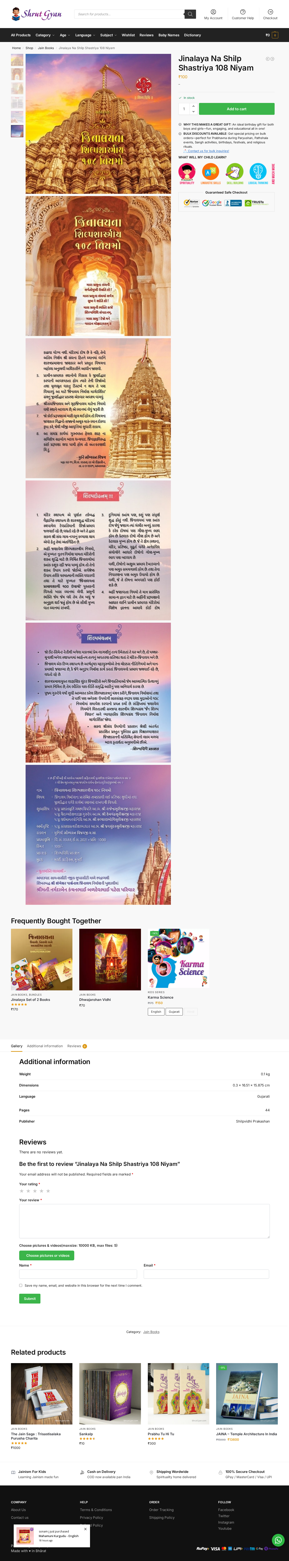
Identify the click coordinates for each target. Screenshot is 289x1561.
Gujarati (174, 1011)
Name (25, 1265)
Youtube (225, 1528)
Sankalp (86, 1434)
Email (150, 1265)
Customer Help (243, 18)
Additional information (45, 1046)
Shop (29, 48)
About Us (18, 1510)
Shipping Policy (162, 1517)
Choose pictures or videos (47, 1255)
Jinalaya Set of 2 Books (30, 999)
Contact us (20, 1517)
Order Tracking (161, 1510)
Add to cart (237, 109)
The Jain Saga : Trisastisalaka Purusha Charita (36, 1436)
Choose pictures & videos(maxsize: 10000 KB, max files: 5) (68, 1245)
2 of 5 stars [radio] (28, 1191)
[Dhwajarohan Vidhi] (110, 959)
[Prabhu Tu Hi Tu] (178, 1394)
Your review (30, 1200)
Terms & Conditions (96, 1510)
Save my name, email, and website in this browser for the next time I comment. (83, 1285)
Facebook (226, 1510)
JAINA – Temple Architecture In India (246, 1434)
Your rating (29, 1184)
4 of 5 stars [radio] (42, 1191)
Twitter (224, 1516)
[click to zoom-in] (98, 124)
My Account (213, 18)
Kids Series (156, 992)
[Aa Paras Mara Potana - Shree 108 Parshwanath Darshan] (267, 59)
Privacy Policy (91, 1517)
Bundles (35, 994)
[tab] (18, 1045)
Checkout (270, 18)
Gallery (16, 1046)
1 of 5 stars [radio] (22, 1191)
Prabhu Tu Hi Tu (161, 1434)
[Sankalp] (110, 1394)
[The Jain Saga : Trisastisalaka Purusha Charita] (42, 1394)
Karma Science (160, 997)
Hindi (190, 1011)
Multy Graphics (43, 1546)
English (156, 1011)
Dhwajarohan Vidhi (95, 999)
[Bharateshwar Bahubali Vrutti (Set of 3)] (272, 59)
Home (16, 48)
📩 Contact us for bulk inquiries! (206, 151)
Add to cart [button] (41, 1019)
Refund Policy (91, 1525)
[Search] (190, 14)
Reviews (76, 1046)
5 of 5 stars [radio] (48, 1191)
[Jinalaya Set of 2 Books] (42, 959)
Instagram (226, 1522)
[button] (272, 35)
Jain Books (46, 48)
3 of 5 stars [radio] (35, 1191)
